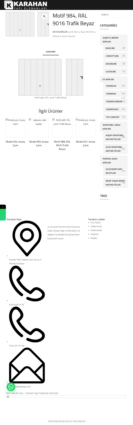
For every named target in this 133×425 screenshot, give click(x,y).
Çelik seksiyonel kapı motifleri (114, 148)
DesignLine (111, 63)
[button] (44, 16)
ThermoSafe (112, 109)
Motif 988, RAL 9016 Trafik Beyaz (62, 145)
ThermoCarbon (114, 101)
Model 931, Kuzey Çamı (85, 143)
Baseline (110, 48)
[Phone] (3, 218)
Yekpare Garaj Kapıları (64, 36)
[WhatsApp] (11, 386)
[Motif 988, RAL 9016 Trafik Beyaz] (62, 127)
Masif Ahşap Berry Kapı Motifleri (115, 182)
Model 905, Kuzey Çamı (39, 143)
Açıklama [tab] (50, 51)
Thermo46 (111, 85)
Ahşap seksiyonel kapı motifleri (115, 137)
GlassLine (111, 71)
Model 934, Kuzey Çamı (15, 143)
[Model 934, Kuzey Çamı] (15, 127)
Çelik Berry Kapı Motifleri (81, 32)
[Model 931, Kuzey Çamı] (86, 127)
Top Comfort (113, 117)
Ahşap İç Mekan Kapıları (110, 39)
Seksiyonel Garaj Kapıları (111, 126)
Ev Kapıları (108, 79)
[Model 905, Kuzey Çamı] (39, 127)
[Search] (125, 15)
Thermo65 (111, 93)
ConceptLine (112, 55)
